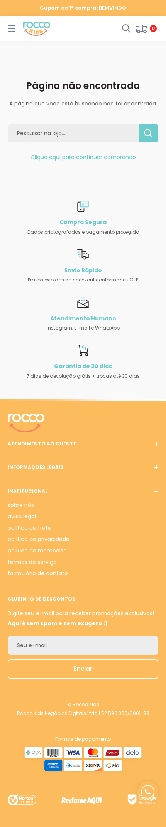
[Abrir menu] (11, 28)
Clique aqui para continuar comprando (83, 157)
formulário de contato (38, 573)
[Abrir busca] (126, 28)
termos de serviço (32, 562)
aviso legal (22, 516)
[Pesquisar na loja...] (148, 133)
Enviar (83, 669)
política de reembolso (37, 550)
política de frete (29, 528)
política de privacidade (38, 539)
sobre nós (21, 505)
